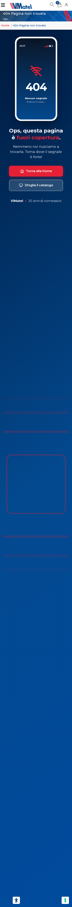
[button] (66, 5)
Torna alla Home (39, 171)
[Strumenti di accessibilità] (16, 900)
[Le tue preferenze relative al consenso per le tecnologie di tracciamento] (65, 900)
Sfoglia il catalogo (39, 185)
